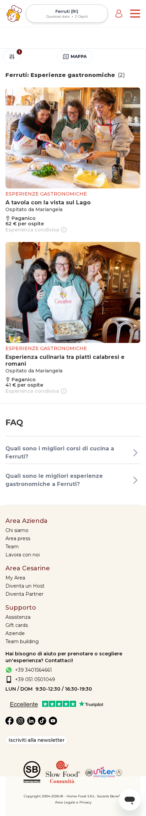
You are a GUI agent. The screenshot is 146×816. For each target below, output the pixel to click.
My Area (15, 578)
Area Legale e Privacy (73, 802)
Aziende (15, 633)
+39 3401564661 (33, 670)
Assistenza (18, 617)
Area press (17, 538)
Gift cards (16, 625)
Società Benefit (109, 796)
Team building (22, 641)
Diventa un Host (24, 586)
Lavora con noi (22, 555)
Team (12, 547)
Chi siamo (17, 530)
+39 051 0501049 (35, 679)
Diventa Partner (24, 594)
